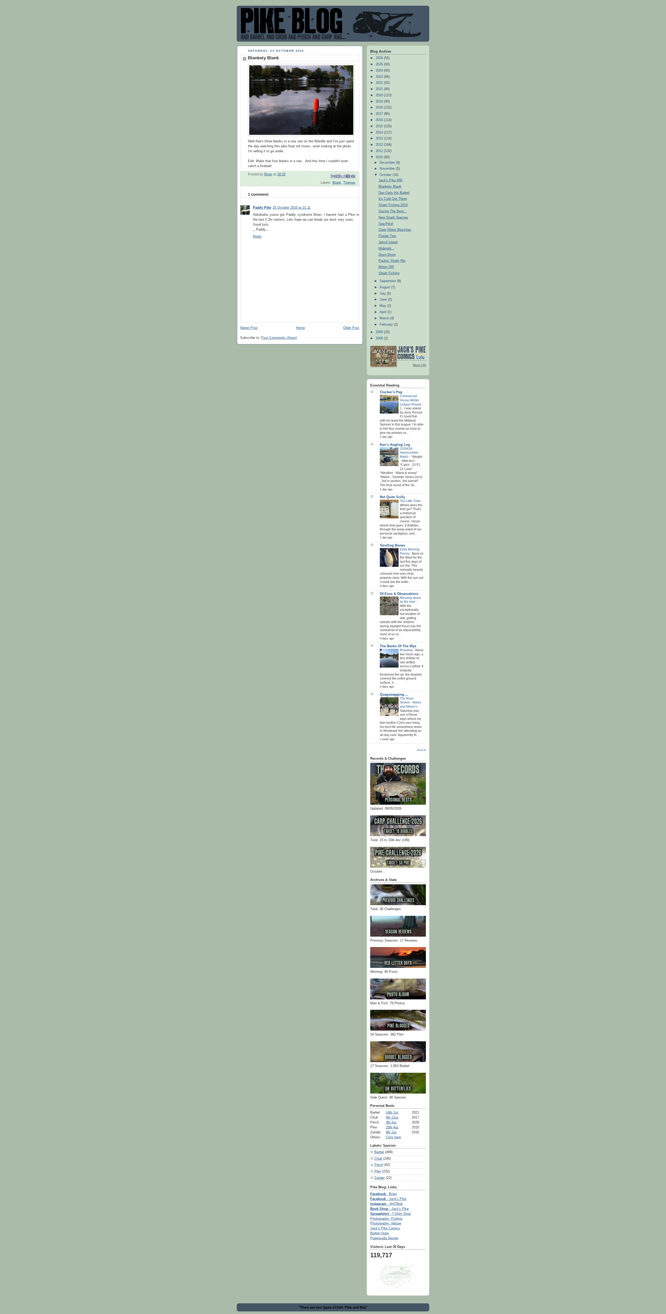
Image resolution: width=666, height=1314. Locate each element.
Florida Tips (387, 236)
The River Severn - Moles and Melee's (410, 702)
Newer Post (249, 328)
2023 (380, 77)
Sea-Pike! (386, 224)
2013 (380, 138)
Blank (336, 183)
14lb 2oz (392, 1112)
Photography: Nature (385, 1223)
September (388, 281)
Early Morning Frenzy (410, 551)
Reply (257, 236)
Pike (377, 1171)
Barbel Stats (379, 1233)
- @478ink (386, 1204)
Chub (378, 1158)
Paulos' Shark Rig (392, 261)
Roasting (406, 650)
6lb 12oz (392, 1117)
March (385, 318)
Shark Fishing (389, 273)
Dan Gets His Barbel (394, 193)
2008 (380, 338)
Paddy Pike (262, 208)
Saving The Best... (393, 211)
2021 (380, 89)
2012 (380, 145)
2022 (380, 83)
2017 (380, 114)
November (388, 168)
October (386, 175)
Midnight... (386, 248)
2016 (380, 120)
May (383, 306)
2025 (380, 64)
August (385, 287)
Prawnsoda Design (384, 1238)
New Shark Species (393, 217)
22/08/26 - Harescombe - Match (410, 453)
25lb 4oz (392, 1127)
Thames (349, 183)
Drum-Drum (387, 255)
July (383, 293)
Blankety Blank (390, 186)
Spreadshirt (390, 1214)
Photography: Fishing (386, 1219)
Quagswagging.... (394, 694)
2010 (380, 157)
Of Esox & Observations (399, 594)
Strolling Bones (392, 545)
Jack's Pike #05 (390, 180)
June (384, 299)
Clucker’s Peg (391, 392)
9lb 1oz (391, 1132)
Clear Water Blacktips (395, 230)
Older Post (351, 328)
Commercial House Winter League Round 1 (410, 402)
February (387, 324)
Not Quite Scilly (392, 497)
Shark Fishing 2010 (393, 205)
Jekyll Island (388, 242)
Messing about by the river (410, 600)
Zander (379, 1178)
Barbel (379, 1152)
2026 (380, 58)
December (388, 162)
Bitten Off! (386, 267)
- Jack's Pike (388, 1199)
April (383, 312)
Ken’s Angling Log (395, 445)
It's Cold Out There (393, 199)
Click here (393, 1137)
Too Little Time (410, 501)
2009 (380, 332)
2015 (380, 126)
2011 (380, 151)
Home (300, 328)
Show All (421, 749)
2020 (380, 95)
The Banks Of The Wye (398, 646)
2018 (380, 107)
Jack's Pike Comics (385, 1228)
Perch (378, 1165)
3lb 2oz (391, 1122)
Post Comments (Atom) (279, 338)
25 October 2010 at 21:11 (292, 208)
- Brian (383, 1194)
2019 (380, 101)
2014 (380, 132)
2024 (380, 70)
